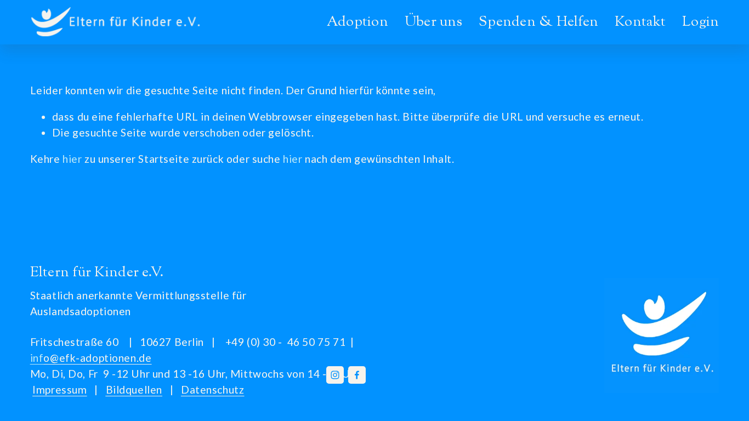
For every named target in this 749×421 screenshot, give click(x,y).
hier (72, 158)
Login (700, 22)
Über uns (433, 22)
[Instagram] (335, 375)
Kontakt (640, 22)
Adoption (357, 22)
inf (91, 357)
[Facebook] (357, 375)
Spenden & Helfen (538, 22)
